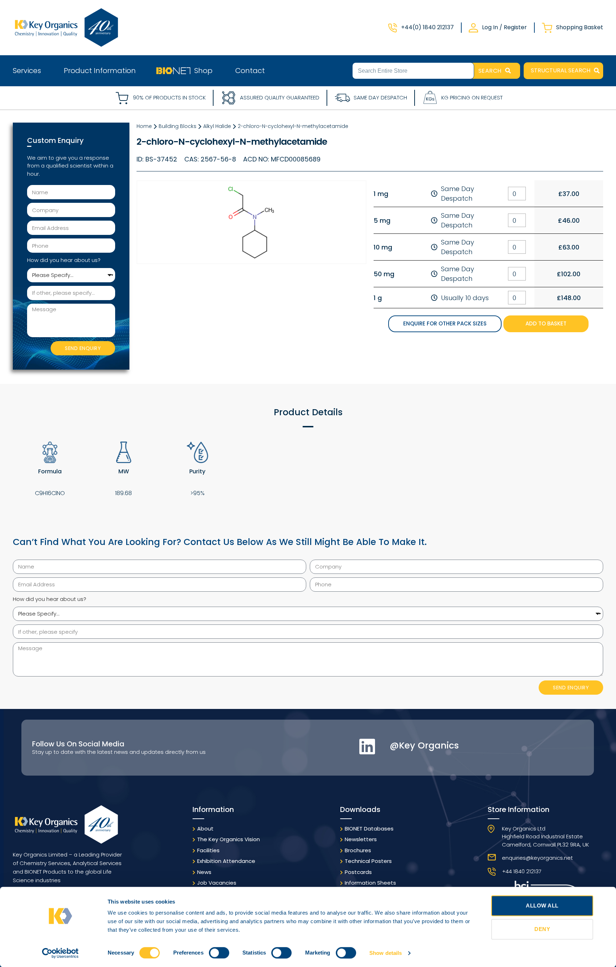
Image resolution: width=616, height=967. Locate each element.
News (204, 872)
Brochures (358, 850)
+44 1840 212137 (521, 871)
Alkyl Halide (217, 126)
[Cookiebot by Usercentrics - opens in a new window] (60, 953)
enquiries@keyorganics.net (537, 857)
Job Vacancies (216, 882)
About (205, 828)
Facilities (208, 850)
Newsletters (361, 839)
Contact (250, 71)
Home (144, 126)
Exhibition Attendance (226, 861)
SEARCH (490, 71)
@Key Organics (424, 745)
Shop (203, 71)
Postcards (358, 872)
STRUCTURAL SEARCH (560, 70)
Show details (385, 953)
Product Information (100, 71)
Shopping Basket (579, 27)
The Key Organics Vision (228, 839)
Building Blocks (177, 126)
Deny (542, 929)
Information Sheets (370, 882)
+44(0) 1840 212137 (427, 27)
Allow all (542, 905)
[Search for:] (413, 70)
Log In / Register (504, 27)
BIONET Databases (369, 828)
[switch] (219, 952)
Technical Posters (368, 861)
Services (27, 71)
